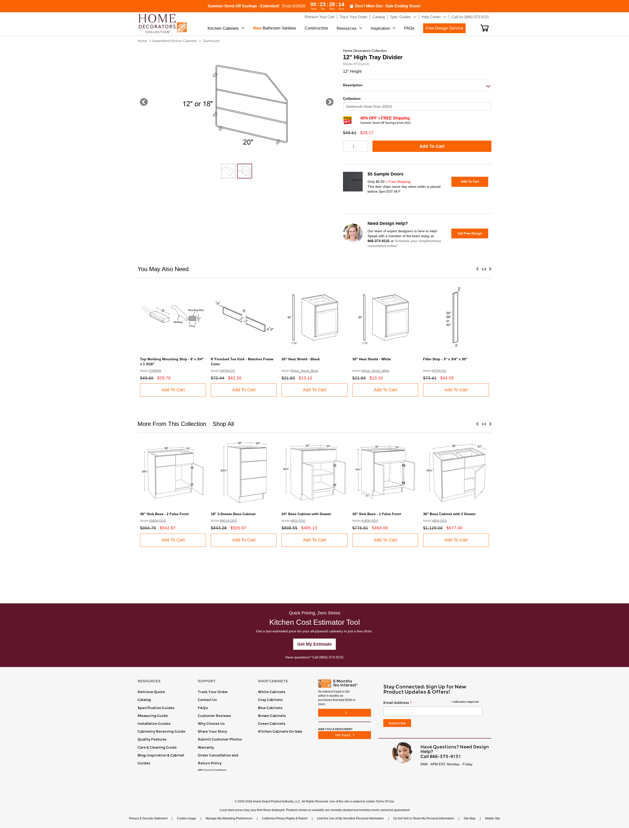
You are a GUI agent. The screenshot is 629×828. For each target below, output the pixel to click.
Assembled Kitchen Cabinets (174, 41)
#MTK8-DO (227, 371)
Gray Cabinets (270, 699)
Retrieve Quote (151, 692)
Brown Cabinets (272, 715)
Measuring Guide (153, 715)
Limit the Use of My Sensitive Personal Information (350, 818)
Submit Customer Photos (220, 739)
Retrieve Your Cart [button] (319, 17)
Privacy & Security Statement (148, 818)
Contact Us (207, 699)
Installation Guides (154, 723)
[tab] (417, 85)
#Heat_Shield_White (375, 371)
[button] (484, 28)
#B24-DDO (298, 521)
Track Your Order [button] (353, 17)
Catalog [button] (378, 17)
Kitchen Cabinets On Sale (280, 731)
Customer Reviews (214, 715)
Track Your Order (213, 692)
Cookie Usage (186, 818)
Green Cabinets (271, 723)
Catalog (144, 699)
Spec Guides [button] (400, 17)
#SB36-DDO (157, 521)
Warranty (206, 747)
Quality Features (152, 739)
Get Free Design (470, 233)
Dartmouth (211, 41)
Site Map (469, 818)
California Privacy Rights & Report (284, 818)
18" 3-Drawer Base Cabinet (233, 514)
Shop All (223, 424)
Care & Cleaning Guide (157, 747)
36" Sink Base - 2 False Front (164, 514)
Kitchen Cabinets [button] (223, 28)
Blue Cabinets (270, 708)
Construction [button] (316, 28)
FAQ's (203, 708)
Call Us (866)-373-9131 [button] (470, 17)
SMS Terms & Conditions (212, 770)
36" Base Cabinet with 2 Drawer (449, 514)
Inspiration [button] (380, 28)
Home (142, 41)
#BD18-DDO (228, 521)
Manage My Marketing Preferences (229, 818)
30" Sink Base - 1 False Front (376, 514)
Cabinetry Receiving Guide (161, 731)
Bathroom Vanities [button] (274, 28)
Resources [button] (347, 28)
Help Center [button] (431, 17)
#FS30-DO (439, 371)
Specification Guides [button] (156, 708)
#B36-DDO (439, 521)
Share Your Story (212, 731)
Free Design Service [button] (444, 28)
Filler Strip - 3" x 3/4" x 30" (445, 359)
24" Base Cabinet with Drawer (306, 514)
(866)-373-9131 (331, 657)
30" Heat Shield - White (371, 359)
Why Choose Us (211, 723)
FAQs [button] (409, 28)
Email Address (430, 703)
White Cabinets (271, 692)
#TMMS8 (155, 371)
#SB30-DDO (369, 521)
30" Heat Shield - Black (301, 359)
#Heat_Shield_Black (304, 371)
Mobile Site (492, 818)
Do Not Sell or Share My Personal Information (423, 818)
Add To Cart (431, 146)
